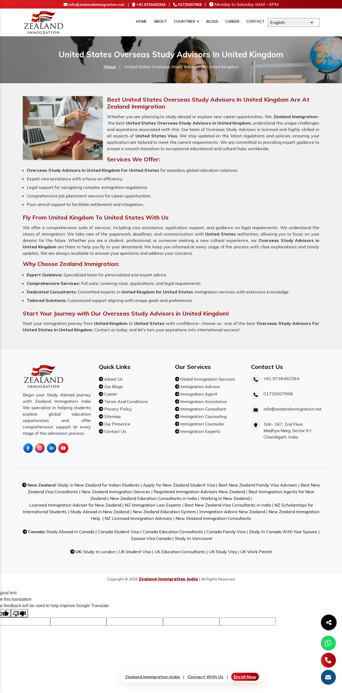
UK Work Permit (256, 551)
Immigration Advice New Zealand (232, 511)
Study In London (99, 551)
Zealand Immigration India (152, 676)
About (160, 21)
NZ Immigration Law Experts (153, 505)
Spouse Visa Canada (151, 538)
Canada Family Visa (226, 531)
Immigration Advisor (199, 386)
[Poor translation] (19, 613)
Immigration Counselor (201, 424)
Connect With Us (205, 676)
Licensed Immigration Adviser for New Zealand (75, 505)
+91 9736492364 (150, 4)
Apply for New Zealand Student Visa (179, 485)
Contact (255, 21)
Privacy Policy (117, 409)
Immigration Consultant (202, 409)
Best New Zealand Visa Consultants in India (228, 505)
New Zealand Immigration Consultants (213, 518)
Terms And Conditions (125, 401)
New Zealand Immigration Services (115, 491)
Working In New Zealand (225, 498)
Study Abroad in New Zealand (99, 511)
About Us (113, 379)
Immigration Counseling (203, 416)
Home (141, 21)
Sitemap (112, 416)
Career (232, 21)
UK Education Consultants (179, 551)
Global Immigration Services (207, 379)
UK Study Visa (223, 551)
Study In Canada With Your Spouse (283, 531)
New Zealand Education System (164, 511)
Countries (185, 21)
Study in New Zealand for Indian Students (98, 485)
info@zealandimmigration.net (96, 4)
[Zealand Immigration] (44, 22)
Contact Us (114, 431)
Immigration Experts (199, 431)
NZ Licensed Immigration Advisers (138, 518)
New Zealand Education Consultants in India (153, 498)
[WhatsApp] (328, 643)
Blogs (212, 21)
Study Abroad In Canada (70, 531)
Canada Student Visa (118, 531)
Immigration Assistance (203, 401)
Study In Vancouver (193, 538)
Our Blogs (113, 386)
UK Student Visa (135, 551)
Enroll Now (245, 676)
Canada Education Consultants (173, 531)
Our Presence (116, 424)
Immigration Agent (198, 394)
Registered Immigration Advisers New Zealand (199, 491)
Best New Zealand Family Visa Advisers (258, 485)
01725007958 (189, 4)
